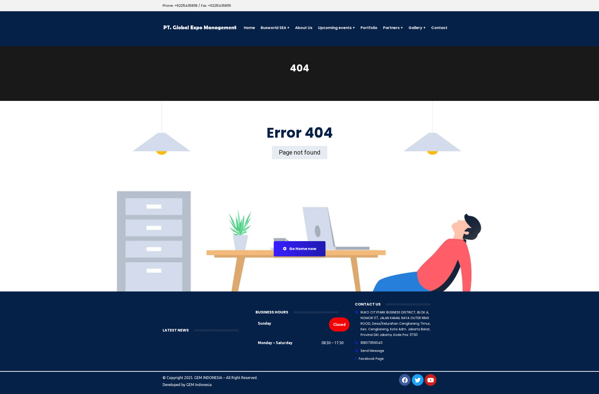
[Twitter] (418, 380)
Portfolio (369, 27)
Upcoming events (335, 27)
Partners (391, 27)
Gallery (415, 27)
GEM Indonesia (199, 385)
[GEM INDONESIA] (200, 28)
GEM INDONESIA (208, 378)
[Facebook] (405, 380)
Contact (439, 27)
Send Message (372, 350)
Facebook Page (371, 358)
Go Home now (302, 248)
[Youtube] (430, 380)
